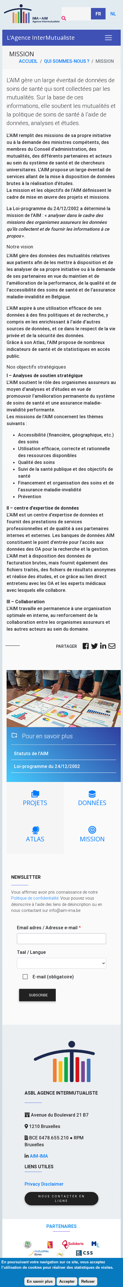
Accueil (28, 61)
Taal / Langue (31, 952)
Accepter (67, 1281)
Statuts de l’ (31, 753)
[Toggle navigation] (108, 37)
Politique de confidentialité (34, 898)
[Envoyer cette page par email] (111, 647)
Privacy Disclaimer (44, 1184)
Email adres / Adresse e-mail (49, 927)
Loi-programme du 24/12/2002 (47, 766)
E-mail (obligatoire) (53, 977)
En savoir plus (40, 1281)
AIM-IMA (39, 1156)
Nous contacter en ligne (61, 1198)
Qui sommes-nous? (66, 61)
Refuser (88, 1281)
